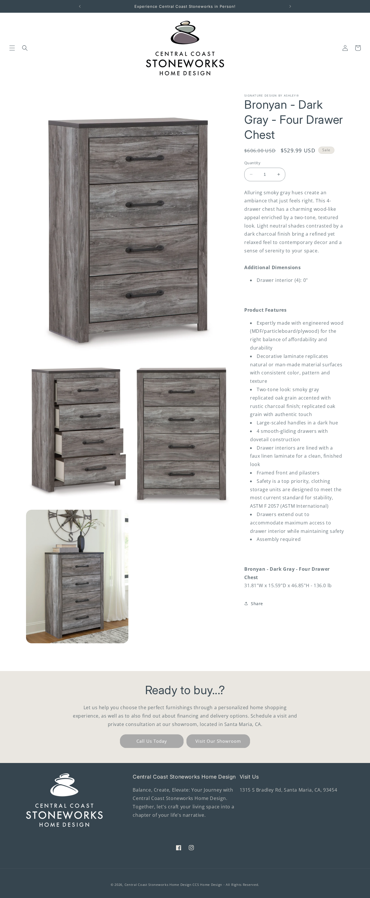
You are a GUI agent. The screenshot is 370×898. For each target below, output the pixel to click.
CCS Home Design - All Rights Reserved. (226, 884)
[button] (12, 48)
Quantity (252, 162)
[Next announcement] (290, 6)
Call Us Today (151, 741)
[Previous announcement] (79, 6)
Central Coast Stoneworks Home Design (158, 884)
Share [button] (257, 603)
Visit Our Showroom (218, 741)
